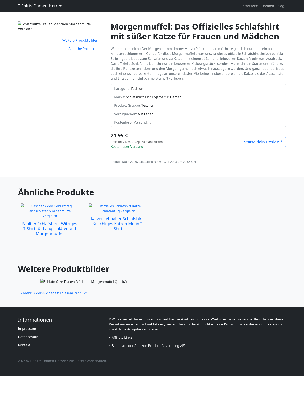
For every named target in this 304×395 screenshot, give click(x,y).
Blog (280, 6)
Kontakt (24, 345)
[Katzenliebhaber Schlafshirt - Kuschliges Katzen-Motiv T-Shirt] (118, 208)
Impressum (27, 328)
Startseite (250, 6)
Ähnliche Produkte (82, 48)
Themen (267, 6)
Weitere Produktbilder (79, 40)
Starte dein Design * (263, 142)
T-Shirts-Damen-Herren (40, 5)
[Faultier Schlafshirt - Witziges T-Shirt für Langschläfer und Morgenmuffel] (49, 211)
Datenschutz (28, 337)
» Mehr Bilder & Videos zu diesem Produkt (54, 293)
